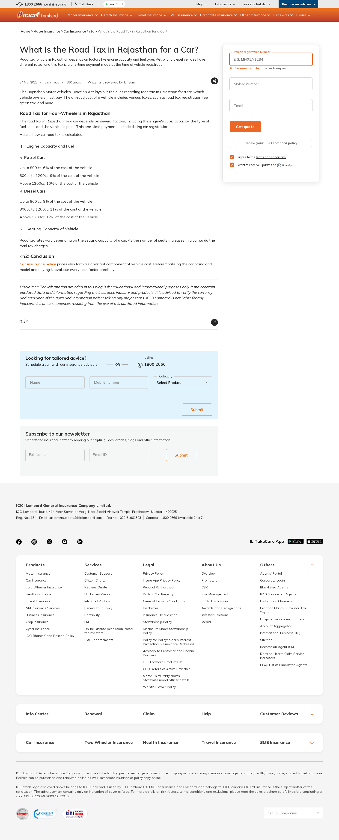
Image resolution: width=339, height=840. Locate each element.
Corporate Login (272, 580)
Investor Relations (257, 4)
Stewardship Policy (157, 622)
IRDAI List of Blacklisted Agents (283, 665)
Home (25, 31)
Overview (209, 573)
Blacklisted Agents (274, 587)
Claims (301, 15)
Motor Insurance (81, 15)
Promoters (209, 580)
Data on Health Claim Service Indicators (282, 656)
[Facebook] (19, 542)
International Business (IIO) (280, 633)
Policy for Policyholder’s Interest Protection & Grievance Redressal (168, 642)
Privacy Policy (153, 573)
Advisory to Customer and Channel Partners (169, 653)
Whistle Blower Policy (159, 687)
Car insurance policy (38, 264)
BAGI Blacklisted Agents (278, 594)
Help (199, 4)
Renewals (281, 15)
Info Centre (223, 4)
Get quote (245, 126)
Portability (92, 615)
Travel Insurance (149, 15)
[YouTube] (64, 542)
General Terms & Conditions (164, 601)
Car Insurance (74, 31)
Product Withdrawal (158, 587)
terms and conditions (271, 157)
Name (35, 382)
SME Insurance (181, 15)
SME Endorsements (98, 640)
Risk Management (215, 594)
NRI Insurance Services (43, 608)
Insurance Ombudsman (160, 615)
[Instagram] (34, 542)
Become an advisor (296, 4)
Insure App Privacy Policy (161, 580)
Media (206, 622)
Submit (197, 409)
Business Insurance (40, 615)
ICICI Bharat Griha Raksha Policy (50, 636)
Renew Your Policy (98, 608)
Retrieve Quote (95, 587)
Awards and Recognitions (221, 608)
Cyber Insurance (38, 629)
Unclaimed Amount (98, 594)
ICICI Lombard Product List (162, 662)
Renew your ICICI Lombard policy (270, 143)
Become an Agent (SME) (278, 647)
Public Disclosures (215, 601)
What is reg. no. (275, 68)
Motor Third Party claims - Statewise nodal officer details (166, 678)
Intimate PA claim (97, 601)
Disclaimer (150, 608)
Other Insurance (253, 15)
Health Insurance (114, 15)
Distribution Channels (276, 601)
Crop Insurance (37, 622)
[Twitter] (49, 542)
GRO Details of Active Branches (166, 669)
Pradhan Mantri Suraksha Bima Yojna (283, 610)
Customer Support (98, 573)
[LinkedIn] (80, 542)
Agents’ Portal (271, 573)
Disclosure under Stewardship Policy (165, 631)
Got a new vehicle (244, 68)
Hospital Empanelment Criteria (282, 619)
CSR (205, 587)
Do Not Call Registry (158, 594)
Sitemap (266, 640)
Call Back (85, 4)
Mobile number (106, 382)
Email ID (100, 454)
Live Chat (116, 4)
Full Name (37, 454)
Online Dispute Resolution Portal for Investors (108, 631)
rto (91, 31)
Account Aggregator (275, 626)
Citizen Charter (95, 580)
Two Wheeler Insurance (44, 587)
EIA (86, 622)
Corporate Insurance (216, 15)
